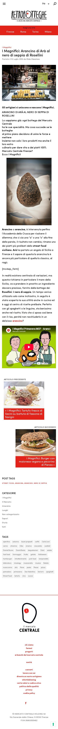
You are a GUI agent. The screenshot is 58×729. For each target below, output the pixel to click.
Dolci (42, 550)
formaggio (17, 554)
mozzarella (28, 563)
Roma (23, 32)
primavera (18, 572)
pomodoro (7, 572)
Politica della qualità (29, 687)
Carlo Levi (46, 542)
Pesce (36, 567)
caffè (37, 542)
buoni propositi (26, 542)
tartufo (17, 576)
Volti (4, 527)
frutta (26, 554)
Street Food (8, 483)
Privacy (29, 690)
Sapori (5, 519)
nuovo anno (7, 567)
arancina (19, 483)
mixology (17, 563)
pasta (29, 567)
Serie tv (41, 572)
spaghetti (49, 572)
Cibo (21, 546)
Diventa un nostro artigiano (29, 677)
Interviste (6, 506)
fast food (6, 554)
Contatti (29, 670)
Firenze (10, 32)
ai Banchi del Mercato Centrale (29, 655)
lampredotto (43, 559)
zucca (30, 576)
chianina (13, 546)
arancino (28, 483)
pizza (43, 567)
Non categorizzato (10, 514)
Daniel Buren (8, 550)
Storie (4, 523)
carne (5, 546)
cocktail (47, 546)
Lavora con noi (29, 673)
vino (23, 576)
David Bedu (20, 550)
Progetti (29, 652)
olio (16, 567)
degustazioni (33, 550)
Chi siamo (29, 645)
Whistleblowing (29, 680)
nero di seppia (40, 483)
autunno (16, 542)
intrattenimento (20, 559)
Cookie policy (29, 693)
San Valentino (30, 572)
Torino (35, 32)
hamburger (7, 559)
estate (49, 550)
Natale (46, 563)
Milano (48, 32)
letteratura (7, 563)
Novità (29, 662)
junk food (32, 559)
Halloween (42, 554)
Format (29, 648)
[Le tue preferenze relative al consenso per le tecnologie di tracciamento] (53, 724)
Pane (22, 567)
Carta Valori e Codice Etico (29, 683)
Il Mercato (6, 502)
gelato (33, 554)
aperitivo (6, 542)
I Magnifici (6, 48)
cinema (29, 546)
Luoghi (5, 510)
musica (38, 563)
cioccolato (38, 546)
